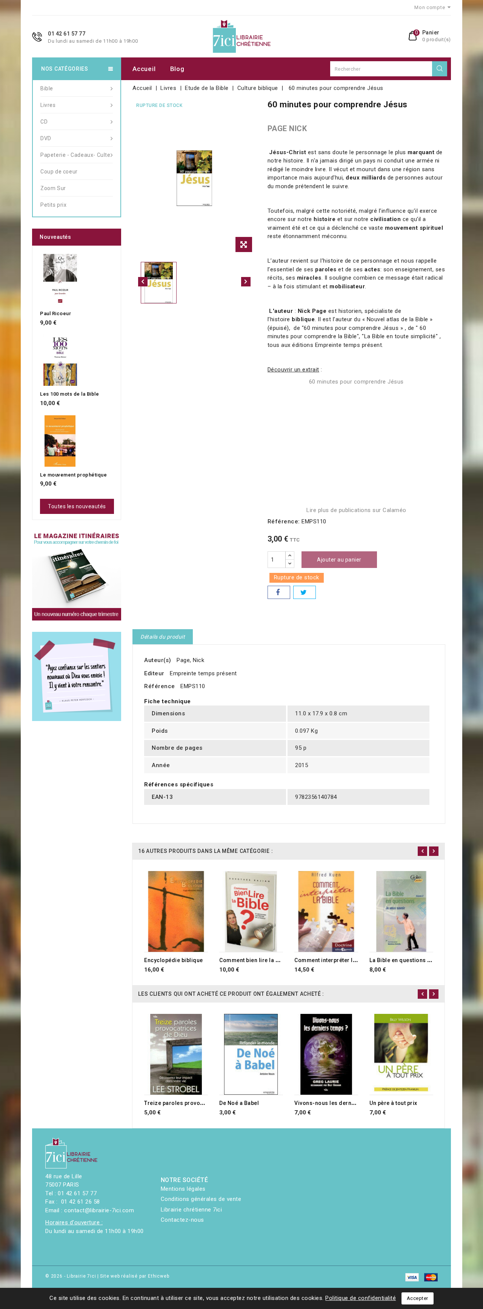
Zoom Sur (53, 188)
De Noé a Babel (239, 1103)
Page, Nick (190, 660)
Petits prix (53, 205)
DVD (45, 138)
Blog (177, 69)
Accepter (417, 1298)
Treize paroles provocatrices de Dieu (193, 1103)
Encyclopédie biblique (173, 960)
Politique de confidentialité (360, 1298)
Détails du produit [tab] (162, 637)
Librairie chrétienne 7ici (191, 1209)
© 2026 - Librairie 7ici (71, 1276)
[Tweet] (304, 592)
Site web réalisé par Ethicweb (134, 1276)
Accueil (143, 69)
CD (44, 122)
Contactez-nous (182, 1219)
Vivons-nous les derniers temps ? (339, 1103)
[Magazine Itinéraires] (76, 575)
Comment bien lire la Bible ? (256, 960)
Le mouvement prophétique (73, 475)
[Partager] (279, 592)
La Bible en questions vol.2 (404, 960)
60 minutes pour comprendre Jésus (356, 381)
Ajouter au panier (339, 560)
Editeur (154, 673)
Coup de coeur (59, 172)
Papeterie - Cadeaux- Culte (75, 155)
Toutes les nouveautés (77, 506)
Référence (159, 686)
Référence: (284, 521)
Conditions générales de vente (201, 1199)
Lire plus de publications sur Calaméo (356, 510)
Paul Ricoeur (55, 313)
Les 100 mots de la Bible (69, 394)
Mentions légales (183, 1188)
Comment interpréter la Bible (332, 960)
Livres (48, 105)
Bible (46, 88)
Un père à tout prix (393, 1103)
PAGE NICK (287, 128)
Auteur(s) (157, 660)
